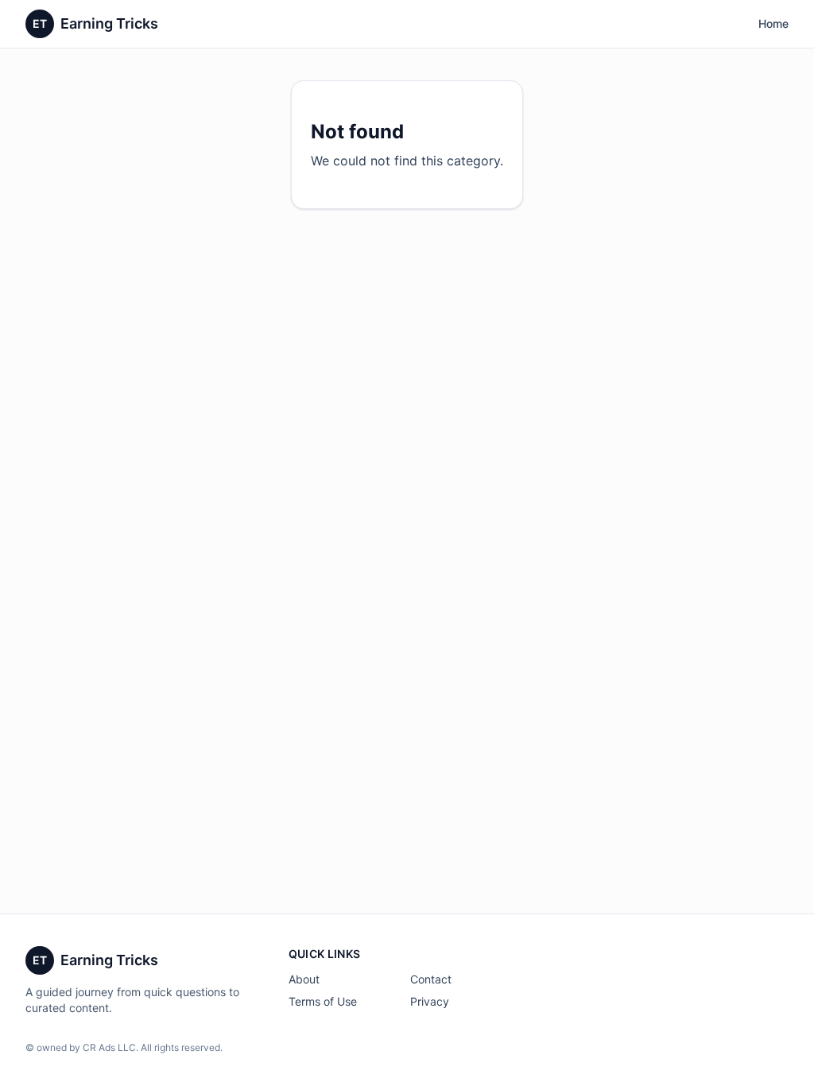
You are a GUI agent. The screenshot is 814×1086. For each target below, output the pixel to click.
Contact (431, 979)
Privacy (429, 1001)
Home (773, 23)
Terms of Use (323, 1001)
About (304, 979)
